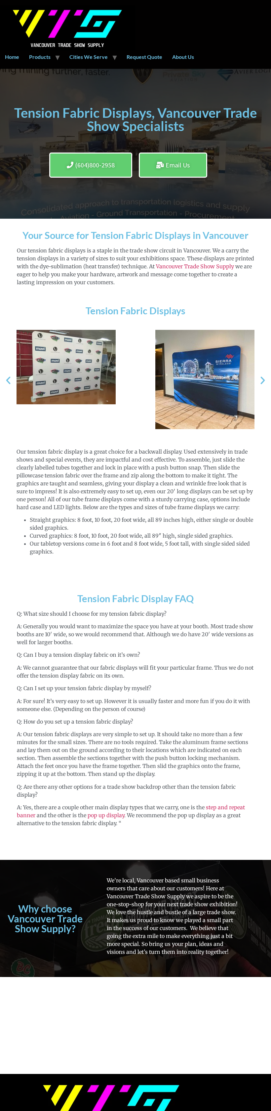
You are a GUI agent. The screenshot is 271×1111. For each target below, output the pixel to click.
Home (12, 57)
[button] (8, 380)
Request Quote (144, 57)
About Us (183, 57)
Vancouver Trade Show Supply (195, 266)
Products (40, 57)
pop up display (106, 815)
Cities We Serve (88, 57)
